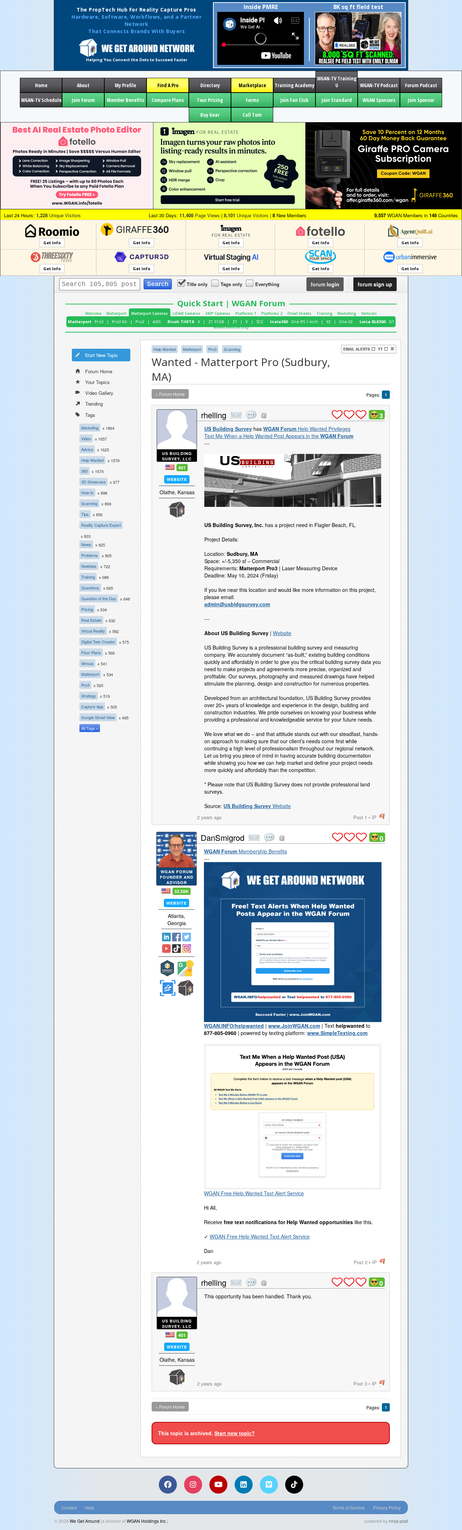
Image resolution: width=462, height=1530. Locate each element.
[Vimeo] (269, 1485)
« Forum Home (170, 394)
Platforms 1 (245, 313)
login (325, 284)
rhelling (213, 414)
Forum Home (98, 371)
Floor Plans (91, 652)
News (86, 544)
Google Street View (98, 717)
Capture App (92, 706)
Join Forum (83, 100)
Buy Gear (209, 114)
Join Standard (337, 100)
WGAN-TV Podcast (379, 85)
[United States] (169, 467)
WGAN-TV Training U (337, 82)
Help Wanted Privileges (306, 428)
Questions (90, 587)
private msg (236, 415)
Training (324, 313)
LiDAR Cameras (186, 313)
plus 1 (337, 414)
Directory (210, 85)
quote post (251, 415)
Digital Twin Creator (98, 641)
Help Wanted (92, 460)
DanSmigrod (222, 837)
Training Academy (294, 85)
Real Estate (91, 620)
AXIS (157, 321)
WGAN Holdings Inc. (147, 1521)
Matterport (116, 313)
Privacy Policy (387, 1507)
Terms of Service (348, 1507)
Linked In (166, 937)
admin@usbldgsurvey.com (237, 604)
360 (84, 471)
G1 (391, 321)
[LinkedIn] (244, 1485)
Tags (90, 414)
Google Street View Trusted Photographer (185, 968)
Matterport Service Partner (167, 968)
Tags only (231, 284)
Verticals (369, 313)
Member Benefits (125, 100)
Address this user (263, 415)
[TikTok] (294, 1485)
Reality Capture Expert (101, 525)
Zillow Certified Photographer (167, 988)
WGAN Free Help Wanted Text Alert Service (254, 1193)
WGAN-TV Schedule (41, 100)
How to (87, 492)
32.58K (181, 891)
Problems (89, 555)
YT (380, 349)
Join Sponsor (421, 100)
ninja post (398, 1521)
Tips (85, 514)
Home (41, 85)
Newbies (88, 566)
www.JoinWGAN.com (294, 1025)
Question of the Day (98, 598)
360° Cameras (217, 313)
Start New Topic (101, 355)
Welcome (93, 313)
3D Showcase (93, 482)
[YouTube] (218, 1485)
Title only (197, 284)
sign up (375, 284)
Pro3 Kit (119, 321)
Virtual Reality (93, 631)
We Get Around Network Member (177, 509)
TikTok (176, 948)
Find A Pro (167, 85)
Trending (94, 403)
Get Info (52, 242)
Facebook (176, 937)
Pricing (87, 609)
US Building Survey (228, 428)
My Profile (125, 85)
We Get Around (85, 1521)
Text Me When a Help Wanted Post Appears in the (278, 436)
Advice (87, 449)
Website (177, 479)
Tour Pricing (210, 100)
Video (86, 438)
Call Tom (252, 114)
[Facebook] (168, 1485)
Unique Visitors (58, 215)
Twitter (186, 937)
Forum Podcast (421, 85)
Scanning (89, 503)
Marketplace (252, 85)
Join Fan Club (294, 100)
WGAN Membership (231, 327)
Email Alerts (356, 349)
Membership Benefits (245, 851)
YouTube (166, 948)
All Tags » (89, 728)
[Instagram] (193, 1485)
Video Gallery (99, 392)
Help (89, 1507)
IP (374, 817)
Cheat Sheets (299, 313)
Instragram (186, 948)
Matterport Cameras (149, 313)
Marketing (346, 313)
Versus (87, 663)
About (83, 85)
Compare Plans (168, 100)
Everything (267, 284)
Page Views (199, 215)
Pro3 (99, 321)
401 (182, 467)
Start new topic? (234, 1433)
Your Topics (97, 382)
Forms (252, 100)
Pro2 (139, 321)
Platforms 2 (271, 313)
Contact (69, 1507)
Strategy (88, 696)
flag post (382, 816)
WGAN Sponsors (378, 100)
